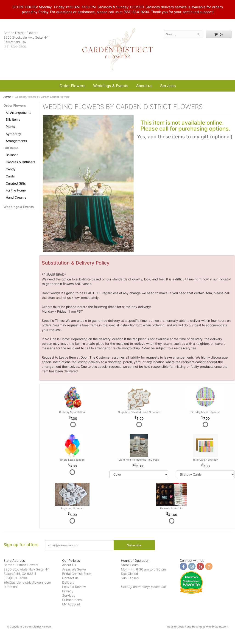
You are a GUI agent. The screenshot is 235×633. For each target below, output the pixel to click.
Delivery (68, 582)
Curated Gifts (16, 183)
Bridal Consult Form (76, 574)
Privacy (67, 591)
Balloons (12, 155)
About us (144, 85)
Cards (10, 176)
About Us (69, 565)
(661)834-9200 (14, 46)
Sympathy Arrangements (16, 137)
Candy (11, 169)
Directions (10, 587)
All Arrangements (18, 112)
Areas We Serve (74, 569)
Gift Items (11, 148)
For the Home (16, 190)
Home (7, 96)
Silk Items (13, 119)
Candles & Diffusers (20, 162)
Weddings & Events (110, 85)
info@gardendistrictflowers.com (27, 582)
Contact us (70, 578)
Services (168, 85)
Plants (10, 126)
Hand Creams (16, 197)
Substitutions (72, 600)
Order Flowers (72, 85)
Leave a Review (74, 587)
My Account (71, 604)
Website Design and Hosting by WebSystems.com (197, 626)
